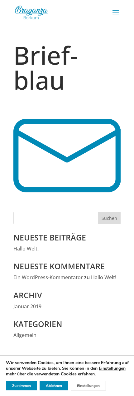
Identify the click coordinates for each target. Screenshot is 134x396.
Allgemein (24, 335)
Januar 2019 (27, 306)
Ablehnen (54, 385)
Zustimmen (21, 385)
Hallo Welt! (26, 248)
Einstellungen (112, 368)
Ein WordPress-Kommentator (48, 277)
